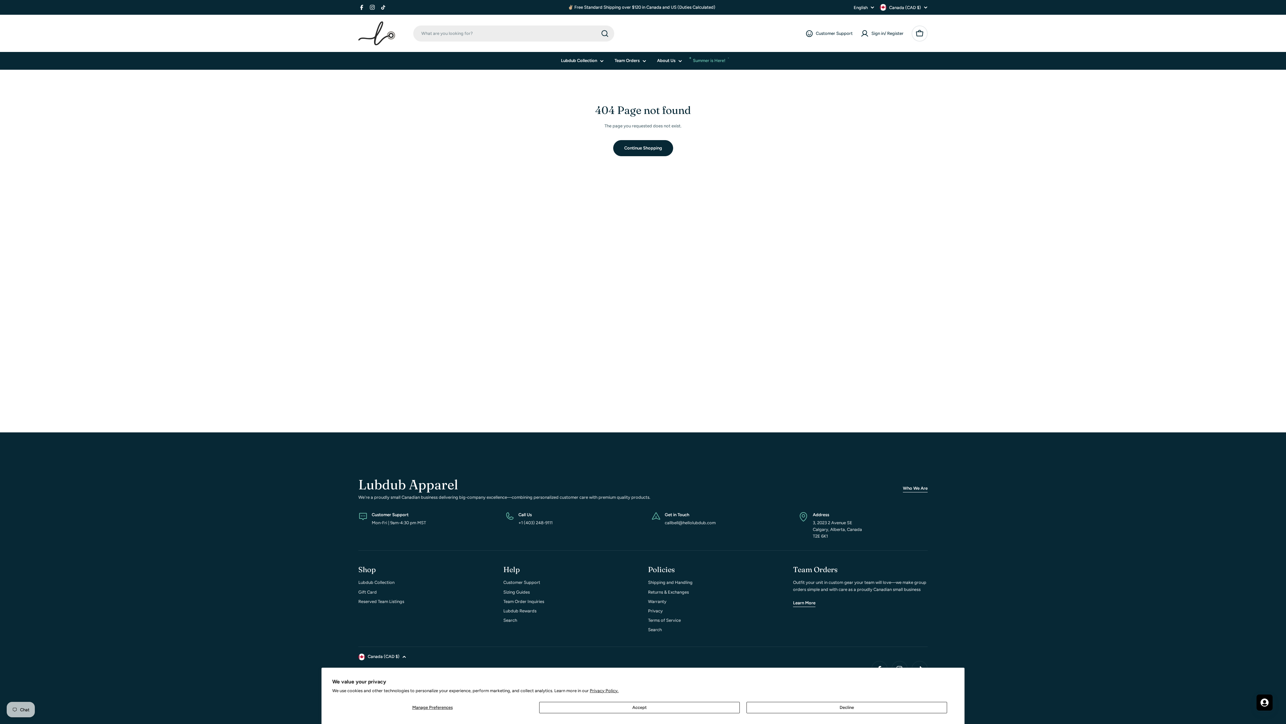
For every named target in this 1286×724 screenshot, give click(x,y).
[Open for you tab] (1265, 703)
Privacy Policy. (604, 690)
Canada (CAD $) (905, 7)
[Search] (605, 33)
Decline (847, 707)
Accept (639, 707)
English (861, 7)
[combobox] (513, 33)
